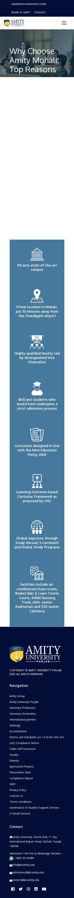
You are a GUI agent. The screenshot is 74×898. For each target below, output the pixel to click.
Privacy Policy (17, 790)
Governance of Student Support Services (34, 807)
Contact (40, 12)
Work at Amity (20, 12)
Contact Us (16, 796)
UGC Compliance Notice (24, 743)
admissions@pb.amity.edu (28, 872)
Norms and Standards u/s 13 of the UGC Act (36, 737)
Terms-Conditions (20, 801)
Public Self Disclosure (22, 749)
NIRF (12, 784)
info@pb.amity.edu (23, 865)
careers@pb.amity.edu (25, 880)
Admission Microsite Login (28, 4)
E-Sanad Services (19, 813)
